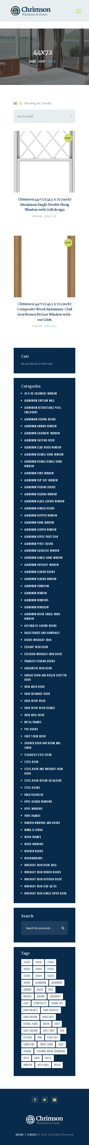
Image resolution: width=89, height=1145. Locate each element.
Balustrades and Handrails (42, 633)
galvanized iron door (38, 668)
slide (61, 1044)
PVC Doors (31, 729)
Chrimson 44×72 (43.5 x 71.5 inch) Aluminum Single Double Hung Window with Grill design (44, 205)
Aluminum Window (35, 593)
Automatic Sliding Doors (40, 626)
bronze (28, 996)
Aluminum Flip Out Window (41, 480)
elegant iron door (36, 647)
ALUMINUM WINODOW (36, 607)
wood (57, 1065)
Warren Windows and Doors (42, 823)
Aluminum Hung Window (39, 522)
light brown (31, 1030)
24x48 (50, 962)
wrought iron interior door (43, 879)
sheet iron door (35, 736)
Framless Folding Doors (39, 661)
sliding (27, 1051)
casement (55, 996)
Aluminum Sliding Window (40, 579)
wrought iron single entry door (45, 893)
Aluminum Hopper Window (40, 515)
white (48, 1058)
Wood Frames (32, 837)
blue (50, 989)
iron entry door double (39, 708)
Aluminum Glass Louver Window (44, 501)
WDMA (20, 1135)
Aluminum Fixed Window (39, 473)
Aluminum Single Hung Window (43, 557)
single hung (46, 1044)
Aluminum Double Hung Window (44, 454)
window (28, 1065)
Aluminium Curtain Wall (39, 400)
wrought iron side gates (40, 886)
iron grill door (34, 715)
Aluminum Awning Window (40, 426)
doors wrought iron (38, 640)
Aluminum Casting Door (39, 440)
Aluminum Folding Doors (39, 487)
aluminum (40, 982)
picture (28, 1037)
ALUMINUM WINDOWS (36, 600)
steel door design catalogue (43, 780)
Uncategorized (33, 795)
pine (39, 1037)
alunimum (56, 982)
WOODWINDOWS (33, 858)
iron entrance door (37, 694)
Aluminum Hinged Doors (39, 508)
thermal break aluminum (51, 1051)
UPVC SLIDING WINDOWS (38, 801)
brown (40, 996)
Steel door (31, 762)
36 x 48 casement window (40, 393)
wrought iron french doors (42, 872)
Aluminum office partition (41, 536)
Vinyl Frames (32, 816)
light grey (49, 1030)
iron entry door (35, 701)
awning (27, 989)
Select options (44, 162)
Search (63, 928)
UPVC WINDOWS (33, 808)
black (40, 989)
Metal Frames (33, 722)
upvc (26, 1058)
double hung (31, 1024)
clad (26, 1003)
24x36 (38, 962)
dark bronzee (51, 1010)
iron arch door (34, 687)
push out (52, 1037)
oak (62, 1030)
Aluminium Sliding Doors (40, 419)
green (46, 1024)
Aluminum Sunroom (36, 586)
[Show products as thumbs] (15, 103)
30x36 (27, 969)
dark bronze (31, 1010)
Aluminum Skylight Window (41, 565)
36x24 (38, 976)
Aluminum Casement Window (42, 433)
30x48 (38, 969)
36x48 (27, 982)
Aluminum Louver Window (40, 529)
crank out (57, 1003)
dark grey (48, 1017)
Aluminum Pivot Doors (38, 544)
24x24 (27, 962)
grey (57, 1024)
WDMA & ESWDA (33, 830)
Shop (41, 61)
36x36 (50, 976)
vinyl (37, 1058)
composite (40, 1003)
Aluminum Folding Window (40, 494)
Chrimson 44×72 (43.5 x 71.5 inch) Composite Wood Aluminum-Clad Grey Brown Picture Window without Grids (44, 312)
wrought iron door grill (40, 865)
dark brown (30, 1017)
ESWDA (32, 1135)
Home (32, 61)
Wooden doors (33, 851)
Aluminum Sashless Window (42, 550)
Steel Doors (32, 787)
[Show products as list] (20, 103)
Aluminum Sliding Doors (39, 572)
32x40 (27, 976)
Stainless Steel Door (38, 755)
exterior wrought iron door (43, 654)
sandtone (29, 1044)
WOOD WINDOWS (33, 844)
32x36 (50, 969)
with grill (43, 1065)
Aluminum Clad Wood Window (42, 447)
